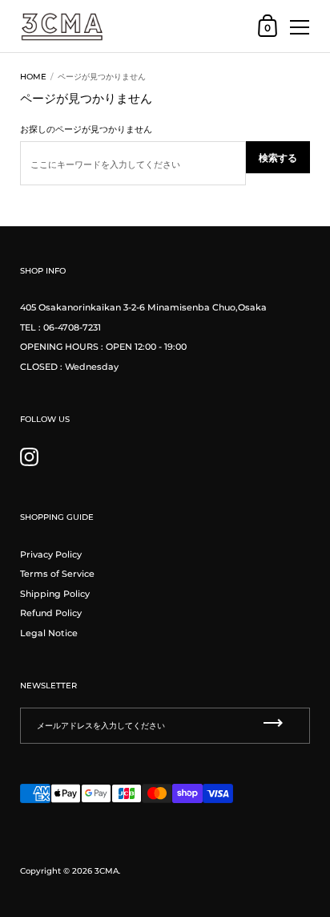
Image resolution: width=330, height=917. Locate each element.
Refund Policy (51, 613)
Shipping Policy (55, 593)
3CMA (107, 871)
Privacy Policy (51, 554)
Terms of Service (57, 573)
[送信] (273, 724)
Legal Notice (49, 633)
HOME (33, 76)
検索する (278, 158)
